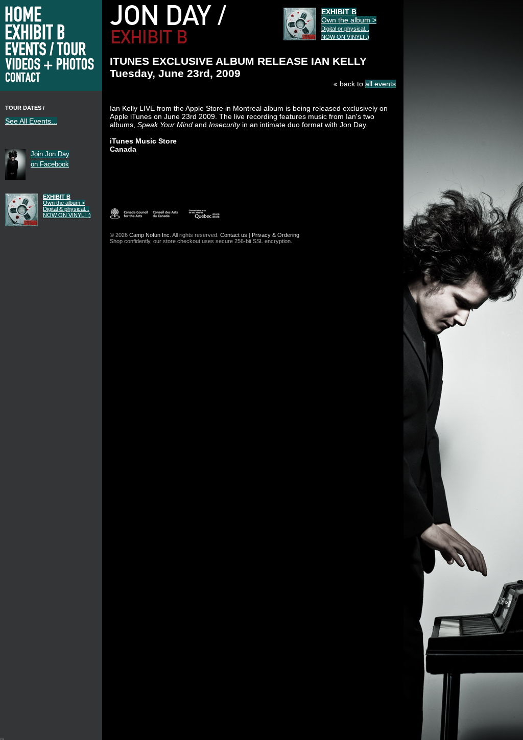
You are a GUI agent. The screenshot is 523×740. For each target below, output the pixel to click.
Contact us (233, 235)
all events (380, 84)
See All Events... (31, 121)
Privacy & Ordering (275, 235)
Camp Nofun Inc (149, 235)
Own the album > (67, 206)
